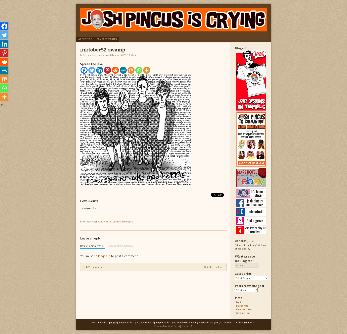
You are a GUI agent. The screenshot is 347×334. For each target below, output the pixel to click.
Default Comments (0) (92, 246)
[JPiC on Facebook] (251, 205)
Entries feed (242, 305)
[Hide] (1, 105)
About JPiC (85, 39)
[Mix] (131, 70)
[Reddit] (115, 70)
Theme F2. (187, 326)
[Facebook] (84, 70)
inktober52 (106, 221)
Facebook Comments (120, 246)
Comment (117, 221)
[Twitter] (91, 70)
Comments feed (244, 309)
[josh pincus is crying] (173, 30)
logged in (104, 256)
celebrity (95, 221)
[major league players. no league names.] (251, 232)
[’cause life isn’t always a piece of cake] (251, 196)
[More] (146, 70)
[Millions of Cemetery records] (251, 223)
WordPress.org (243, 312)
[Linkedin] (99, 70)
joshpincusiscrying (98, 55)
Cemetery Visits (106, 39)
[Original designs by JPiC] (251, 109)
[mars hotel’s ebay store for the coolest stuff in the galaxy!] (251, 187)
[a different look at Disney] (251, 214)
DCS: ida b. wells (212, 267)
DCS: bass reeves (94, 267)
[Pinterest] (107, 70)
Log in (239, 302)
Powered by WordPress (167, 326)
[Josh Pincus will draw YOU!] (251, 166)
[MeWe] (123, 70)
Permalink (128, 221)
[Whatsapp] (138, 70)
